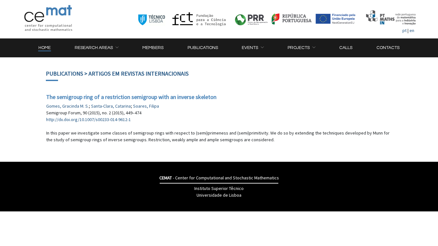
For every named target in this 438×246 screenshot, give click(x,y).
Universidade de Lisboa (219, 195)
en (411, 30)
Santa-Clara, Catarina (111, 106)
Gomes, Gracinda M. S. (67, 106)
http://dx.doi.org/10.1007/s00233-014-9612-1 (88, 119)
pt (404, 30)
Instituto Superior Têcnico (219, 188)
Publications (64, 73)
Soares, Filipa (146, 106)
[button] (96, 48)
